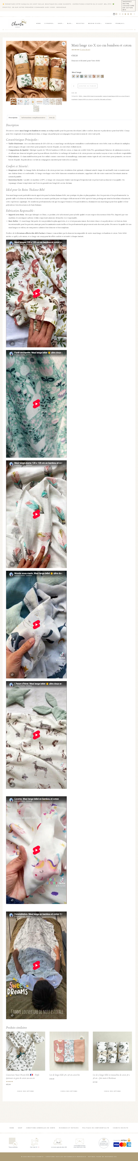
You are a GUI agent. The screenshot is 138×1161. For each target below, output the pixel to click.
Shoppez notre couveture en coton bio (128, 6)
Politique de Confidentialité (95, 1128)
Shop (20, 1128)
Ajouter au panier (87, 86)
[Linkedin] (131, 14)
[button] (64, 44)
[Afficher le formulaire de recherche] (134, 14)
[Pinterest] (128, 14)
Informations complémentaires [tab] (33, 118)
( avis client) (85, 50)
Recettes (80, 23)
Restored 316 (111, 1156)
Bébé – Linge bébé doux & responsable (90, 96)
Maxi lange (76, 72)
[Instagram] (122, 14)
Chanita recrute (120, 1128)
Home (38, 23)
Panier (108, 23)
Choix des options (25, 1091)
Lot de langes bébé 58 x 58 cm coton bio (64, 1075)
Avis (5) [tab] (51, 118)
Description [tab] (13, 118)
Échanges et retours (69, 1128)
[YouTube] (125, 14)
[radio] (73, 76)
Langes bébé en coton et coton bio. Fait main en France (94, 99)
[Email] (120, 14)
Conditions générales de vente (40, 1128)
